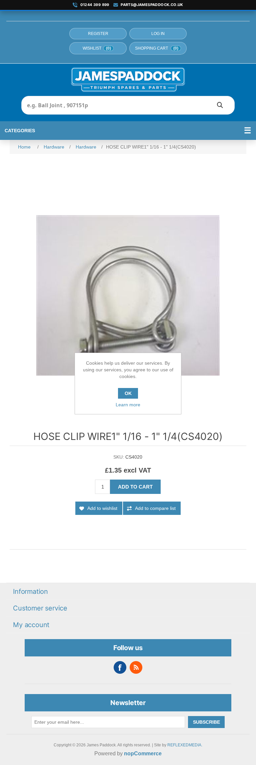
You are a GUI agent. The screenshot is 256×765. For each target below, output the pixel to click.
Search (220, 105)
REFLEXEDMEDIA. (184, 745)
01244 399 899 (94, 5)
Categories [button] (20, 130)
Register (98, 33)
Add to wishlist (102, 508)
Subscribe (206, 722)
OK (128, 393)
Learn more (128, 404)
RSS (136, 667)
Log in (158, 33)
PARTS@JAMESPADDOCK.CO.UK (152, 5)
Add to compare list (155, 508)
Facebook (120, 667)
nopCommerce (143, 753)
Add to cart (135, 487)
